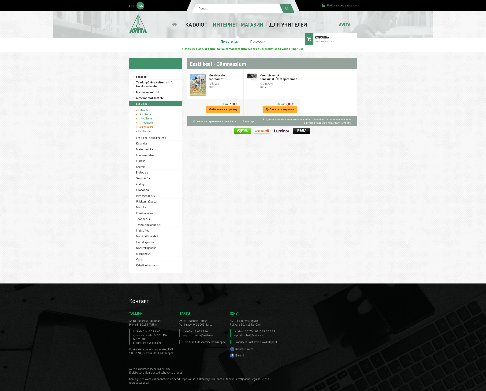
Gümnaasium (145, 127)
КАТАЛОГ (196, 24)
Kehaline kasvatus (147, 265)
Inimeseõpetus (145, 196)
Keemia (140, 167)
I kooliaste (144, 114)
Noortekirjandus (146, 248)
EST (131, 6)
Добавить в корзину (223, 109)
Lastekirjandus (145, 242)
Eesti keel (142, 103)
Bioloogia (142, 172)
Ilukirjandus (143, 254)
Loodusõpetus (145, 155)
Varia (139, 259)
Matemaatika (144, 149)
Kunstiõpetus (144, 213)
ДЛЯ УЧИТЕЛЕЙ (288, 24)
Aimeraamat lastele (150, 98)
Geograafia (143, 178)
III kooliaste (145, 122)
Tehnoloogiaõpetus (148, 225)
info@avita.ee (152, 343)
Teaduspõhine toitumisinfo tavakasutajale (154, 84)
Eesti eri (141, 77)
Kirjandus (142, 143)
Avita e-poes (174, 372)
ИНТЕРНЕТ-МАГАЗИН (238, 24)
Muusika (141, 207)
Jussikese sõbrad (147, 92)
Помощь (248, 121)
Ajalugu (140, 184)
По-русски (257, 41)
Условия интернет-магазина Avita (214, 121)
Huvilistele (144, 131)
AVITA (345, 24)
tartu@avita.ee (203, 335)
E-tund (239, 355)
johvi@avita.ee (253, 335)
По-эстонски (230, 41)
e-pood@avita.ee (312, 122)
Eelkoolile (144, 110)
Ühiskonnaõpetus (147, 201)
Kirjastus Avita (244, 349)
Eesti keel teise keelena (151, 138)
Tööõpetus (143, 219)
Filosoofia (142, 190)
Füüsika (140, 161)
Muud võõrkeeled (147, 236)
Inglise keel (143, 230)
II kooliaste (145, 118)
